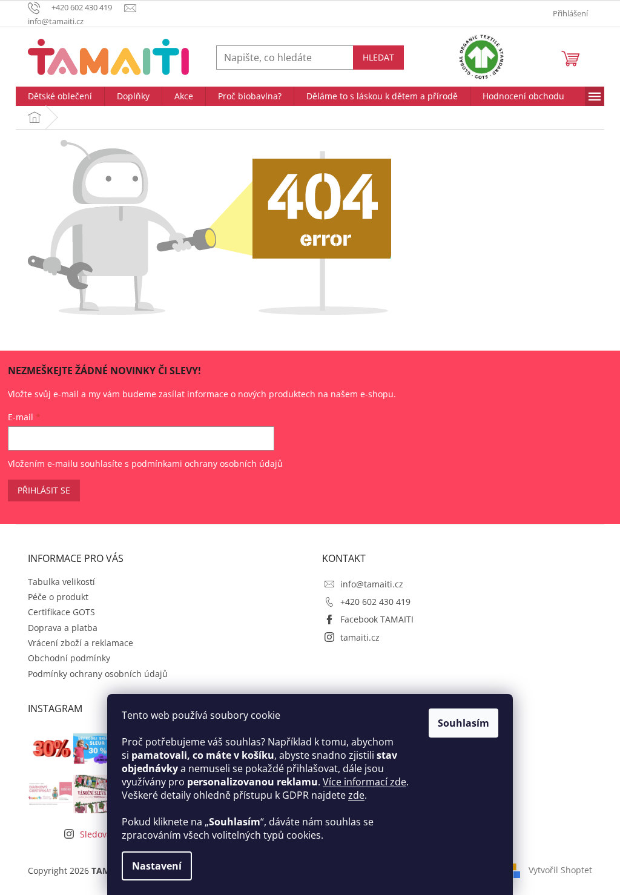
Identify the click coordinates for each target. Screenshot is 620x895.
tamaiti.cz (360, 637)
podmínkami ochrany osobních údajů (207, 463)
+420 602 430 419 (375, 601)
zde (356, 795)
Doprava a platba (62, 627)
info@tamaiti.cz (371, 584)
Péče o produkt (58, 597)
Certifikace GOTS (61, 612)
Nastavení (157, 866)
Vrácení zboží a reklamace (80, 643)
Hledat (378, 57)
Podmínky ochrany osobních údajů (98, 673)
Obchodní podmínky (69, 658)
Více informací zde (364, 781)
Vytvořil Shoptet (560, 869)
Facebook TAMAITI (377, 619)
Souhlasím (463, 723)
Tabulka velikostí (61, 581)
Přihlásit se (44, 490)
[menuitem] (60, 96)
